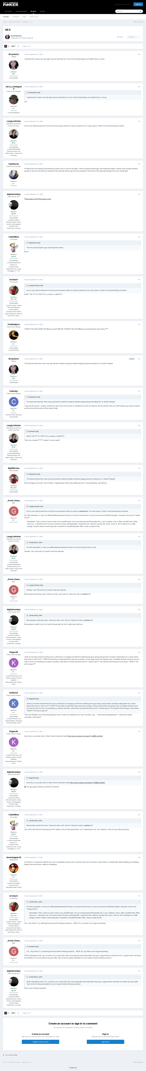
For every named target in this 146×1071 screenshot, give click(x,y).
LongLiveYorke (14, 121)
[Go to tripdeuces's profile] (13, 174)
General (30, 38)
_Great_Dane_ (13, 500)
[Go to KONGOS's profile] (13, 703)
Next (13, 46)
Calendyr (13, 391)
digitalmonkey (14, 194)
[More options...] (139, 54)
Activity (42, 11)
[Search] (140, 11)
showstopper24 (13, 857)
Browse (33, 11)
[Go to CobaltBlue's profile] (13, 247)
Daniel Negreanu (21, 11)
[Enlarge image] (30, 199)
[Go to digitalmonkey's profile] (13, 205)
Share (120, 37)
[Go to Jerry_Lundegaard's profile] (13, 99)
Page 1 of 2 (26, 46)
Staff (24, 17)
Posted (33, 54)
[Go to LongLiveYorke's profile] (13, 134)
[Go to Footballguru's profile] (13, 335)
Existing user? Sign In (122, 4)
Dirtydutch (17, 36)
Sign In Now (105, 1042)
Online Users (34, 17)
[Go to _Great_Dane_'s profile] (13, 511)
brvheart (14, 279)
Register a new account (40, 1042)
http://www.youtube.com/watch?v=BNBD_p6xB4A (85, 736)
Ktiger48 (13, 652)
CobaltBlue (14, 237)
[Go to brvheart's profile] (13, 290)
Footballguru (14, 324)
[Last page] (18, 46)
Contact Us (73, 1068)
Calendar (16, 17)
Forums (6, 17)
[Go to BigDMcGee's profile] (13, 479)
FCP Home (8, 11)
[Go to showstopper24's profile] (13, 868)
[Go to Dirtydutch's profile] (7, 37)
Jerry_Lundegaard (13, 87)
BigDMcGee (13, 468)
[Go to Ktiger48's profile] (13, 663)
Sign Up (138, 4)
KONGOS (13, 693)
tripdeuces (14, 164)
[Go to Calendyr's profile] (13, 402)
